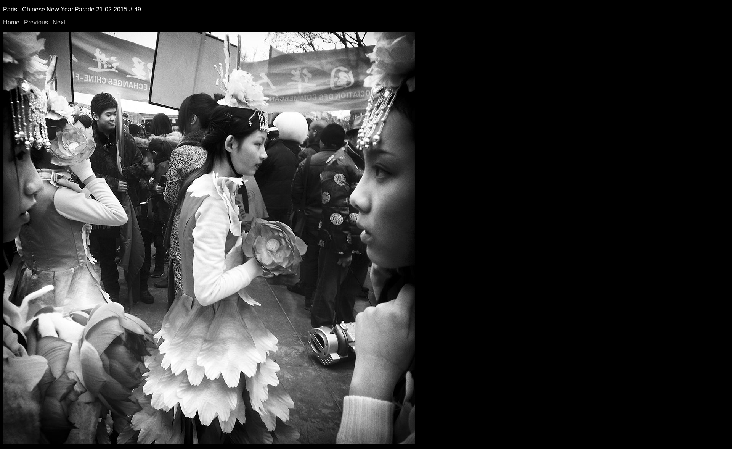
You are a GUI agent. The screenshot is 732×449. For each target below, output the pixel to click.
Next (59, 22)
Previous (36, 22)
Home (11, 22)
